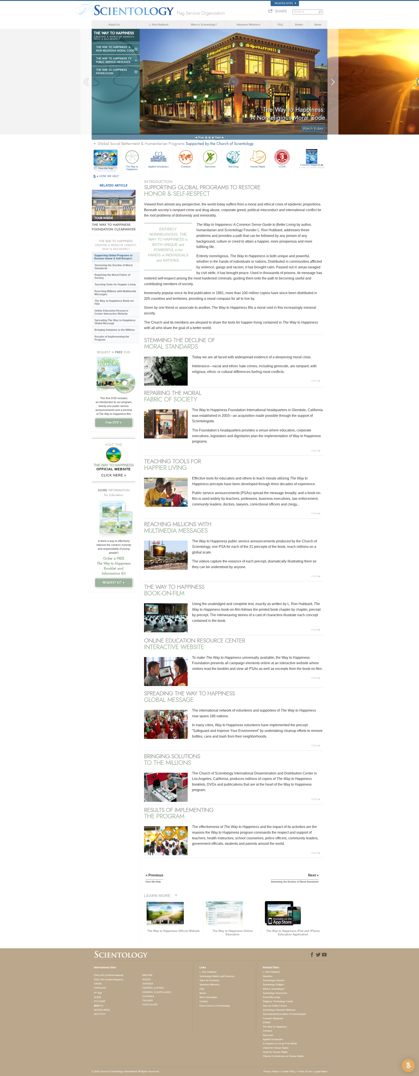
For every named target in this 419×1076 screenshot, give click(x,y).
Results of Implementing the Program (111, 338)
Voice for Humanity (209, 980)
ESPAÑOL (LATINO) (153, 987)
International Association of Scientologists (284, 1014)
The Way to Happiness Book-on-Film (114, 302)
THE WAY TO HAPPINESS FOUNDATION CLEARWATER (114, 227)
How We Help (105, 168)
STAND (267, 1022)
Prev (201, 137)
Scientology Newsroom (275, 993)
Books (299, 24)
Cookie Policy (288, 1071)
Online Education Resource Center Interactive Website (111, 312)
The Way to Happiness (132, 167)
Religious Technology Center (278, 1001)
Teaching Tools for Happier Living (115, 284)
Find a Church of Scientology (214, 1005)
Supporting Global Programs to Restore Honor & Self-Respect (113, 257)
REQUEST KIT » (114, 582)
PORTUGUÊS (150, 1004)
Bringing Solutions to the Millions (114, 329)
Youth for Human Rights (275, 1052)
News (317, 24)
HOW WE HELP (108, 176)
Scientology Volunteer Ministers (279, 1010)
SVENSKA (147, 983)
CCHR (282, 166)
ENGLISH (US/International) (109, 975)
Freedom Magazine (312, 166)
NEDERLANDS (102, 1010)
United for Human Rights (276, 1048)
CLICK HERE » (113, 475)
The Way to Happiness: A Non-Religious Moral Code (115, 49)
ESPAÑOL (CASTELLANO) (156, 992)
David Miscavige (271, 997)
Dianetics (268, 976)
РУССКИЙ (99, 1001)
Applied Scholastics (158, 166)
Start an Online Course (275, 1005)
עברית (98, 992)
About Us (114, 24)
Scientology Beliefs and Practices (217, 976)
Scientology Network (274, 980)
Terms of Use (305, 1071)
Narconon (210, 166)
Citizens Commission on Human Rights (283, 1056)
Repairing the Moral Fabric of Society (112, 276)
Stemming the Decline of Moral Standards (113, 267)
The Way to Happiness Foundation (111, 71)
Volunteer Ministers (248, 24)
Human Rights (257, 166)
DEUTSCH (99, 1014)
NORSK (146, 979)
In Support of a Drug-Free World (280, 1043)
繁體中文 (98, 1005)
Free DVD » (114, 422)
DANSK (98, 983)
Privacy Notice (271, 1071)
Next (218, 137)
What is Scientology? (204, 24)
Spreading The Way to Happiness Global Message (115, 322)
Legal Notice (320, 1071)
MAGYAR (147, 975)
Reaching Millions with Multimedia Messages (115, 293)
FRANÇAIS (100, 987)
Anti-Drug (233, 166)
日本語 (97, 997)
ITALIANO (147, 1000)
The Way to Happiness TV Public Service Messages (113, 60)
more (314, 380)
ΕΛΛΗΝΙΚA (148, 996)
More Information (208, 997)
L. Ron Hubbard (158, 24)
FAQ (280, 24)
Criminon (186, 166)
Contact (203, 1001)
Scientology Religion (273, 984)
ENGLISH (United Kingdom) (108, 979)
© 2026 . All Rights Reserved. (126, 1071)
